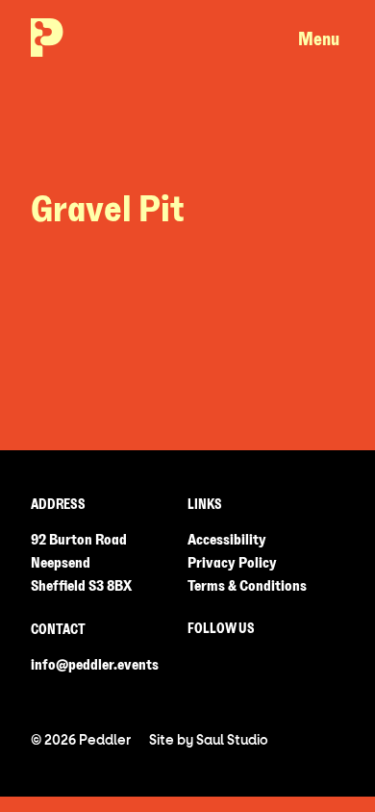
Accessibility (227, 539)
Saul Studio (232, 740)
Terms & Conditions (247, 586)
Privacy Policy (232, 562)
